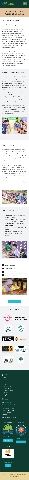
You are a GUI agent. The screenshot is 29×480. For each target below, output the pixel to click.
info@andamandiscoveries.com (14, 404)
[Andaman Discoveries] (8, 1)
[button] (14, 265)
